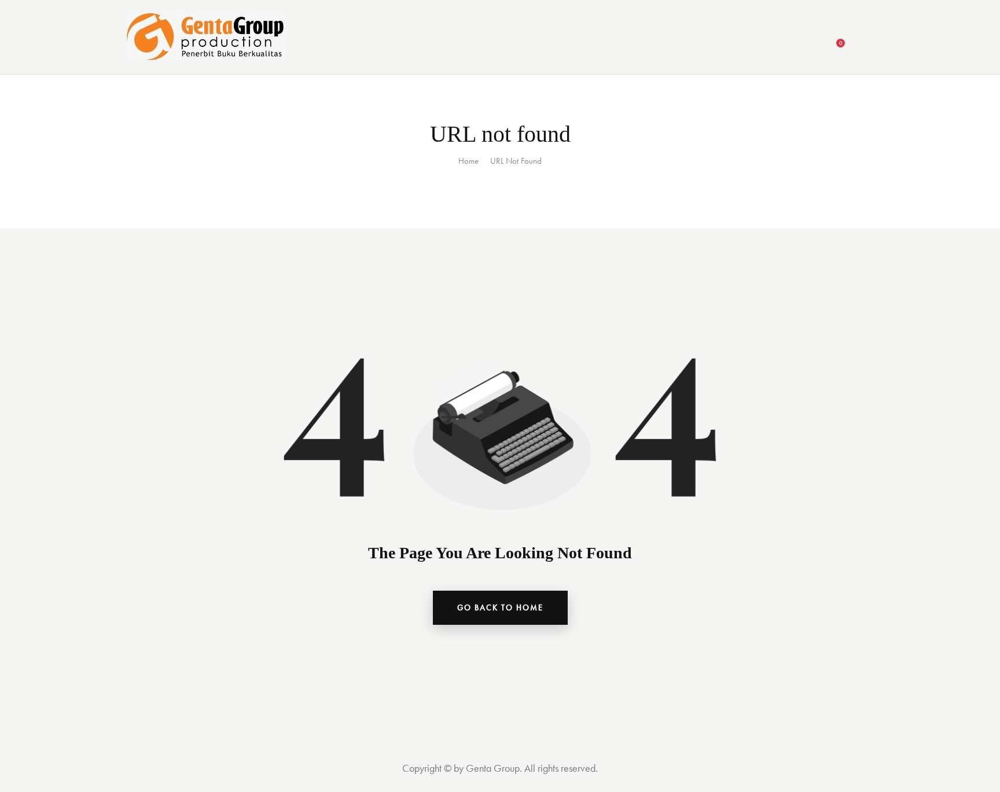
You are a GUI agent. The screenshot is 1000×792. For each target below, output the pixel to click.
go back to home (500, 607)
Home (468, 161)
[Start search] (866, 39)
